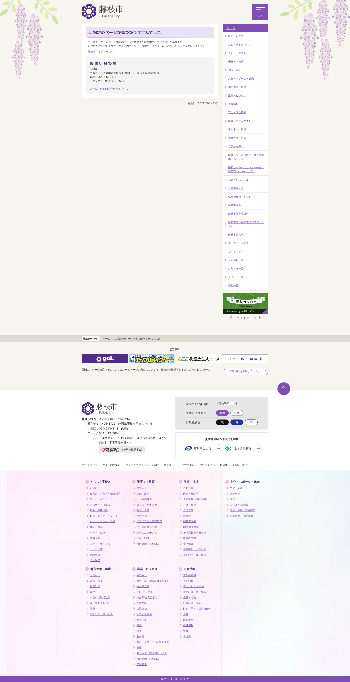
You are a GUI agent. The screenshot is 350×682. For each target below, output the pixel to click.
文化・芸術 (236, 488)
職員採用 (188, 619)
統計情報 (188, 625)
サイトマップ (236, 251)
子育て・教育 (236, 61)
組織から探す (236, 36)
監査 (185, 631)
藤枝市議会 (234, 205)
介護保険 (188, 510)
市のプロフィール (193, 586)
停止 (260, 317)
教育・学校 (143, 510)
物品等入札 (143, 586)
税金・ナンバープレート (104, 515)
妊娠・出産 (143, 493)
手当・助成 (143, 538)
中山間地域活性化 (147, 597)
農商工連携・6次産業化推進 (153, 642)
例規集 (224, 464)
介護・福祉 (189, 504)
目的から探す (236, 146)
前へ (231, 317)
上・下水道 (96, 549)
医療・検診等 (191, 493)
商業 (139, 625)
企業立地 (142, 608)
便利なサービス (237, 137)
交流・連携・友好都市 (242, 510)
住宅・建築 (96, 527)
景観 (92, 592)
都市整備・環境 (237, 87)
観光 (232, 499)
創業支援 (142, 619)
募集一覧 (233, 285)
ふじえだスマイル (238, 179)
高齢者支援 (189, 521)
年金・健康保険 (99, 510)
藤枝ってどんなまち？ (241, 120)
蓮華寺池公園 (236, 188)
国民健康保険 (191, 527)
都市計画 (95, 586)
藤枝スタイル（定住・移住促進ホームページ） (246, 156)
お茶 (139, 631)
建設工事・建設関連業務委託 (153, 580)
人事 (185, 614)
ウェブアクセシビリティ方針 (142, 464)
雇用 (139, 647)
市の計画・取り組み (148, 543)
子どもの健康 (144, 499)
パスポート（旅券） (101, 504)
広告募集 (142, 664)
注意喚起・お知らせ (194, 549)
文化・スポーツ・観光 (241, 78)
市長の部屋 (189, 575)
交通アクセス (207, 464)
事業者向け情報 (237, 129)
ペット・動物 (97, 532)
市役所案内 (188, 464)
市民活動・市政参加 (241, 515)
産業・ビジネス (237, 95)
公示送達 (95, 560)
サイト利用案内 (111, 464)
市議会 (187, 636)
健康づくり (189, 515)
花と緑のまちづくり (101, 603)
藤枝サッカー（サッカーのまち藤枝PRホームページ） (246, 169)
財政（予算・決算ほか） (197, 608)
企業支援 (142, 603)
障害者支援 (189, 538)
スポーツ (235, 493)
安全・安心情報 (237, 112)
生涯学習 (142, 515)
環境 (92, 608)
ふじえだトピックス (239, 44)
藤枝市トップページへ (101, 51)
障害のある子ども (147, 532)
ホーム (230, 28)
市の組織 (188, 580)
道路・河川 (96, 580)
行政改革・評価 (192, 603)
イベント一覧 (236, 277)
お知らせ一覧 (236, 268)
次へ (255, 317)
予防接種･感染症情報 (195, 499)
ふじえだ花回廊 (239, 504)
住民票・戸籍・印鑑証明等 (105, 493)
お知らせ (95, 488)
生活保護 (188, 543)
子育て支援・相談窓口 (149, 521)
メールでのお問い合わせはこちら (109, 88)
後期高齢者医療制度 (194, 532)
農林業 (140, 636)
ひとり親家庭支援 (147, 527)
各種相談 (95, 554)
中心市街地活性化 (100, 597)
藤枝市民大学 (236, 234)
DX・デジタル (145, 592)
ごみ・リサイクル (100, 543)
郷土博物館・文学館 (239, 196)
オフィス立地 (144, 614)
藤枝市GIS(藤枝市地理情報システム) (246, 224)
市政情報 (233, 103)
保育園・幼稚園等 (147, 504)
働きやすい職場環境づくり (152, 653)
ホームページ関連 (238, 242)
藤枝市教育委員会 (238, 213)
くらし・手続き (237, 52)
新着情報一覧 (236, 260)
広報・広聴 (189, 597)
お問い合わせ (240, 464)
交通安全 (95, 538)
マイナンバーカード (101, 499)
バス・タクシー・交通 (102, 521)
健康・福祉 (234, 69)
